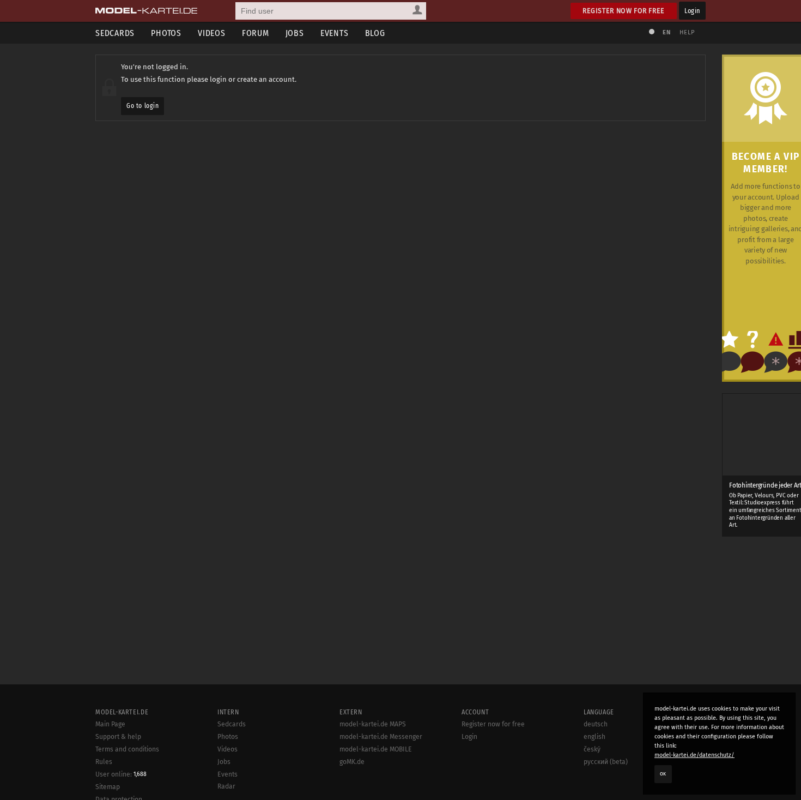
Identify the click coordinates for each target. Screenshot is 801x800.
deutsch (596, 724)
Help (687, 32)
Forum (255, 33)
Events (334, 33)
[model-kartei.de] (146, 11)
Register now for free (623, 11)
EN (666, 32)
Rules (103, 762)
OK (663, 774)
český (592, 749)
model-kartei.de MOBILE (375, 749)
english (594, 737)
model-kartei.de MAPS (372, 724)
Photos (166, 33)
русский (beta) (606, 762)
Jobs (295, 33)
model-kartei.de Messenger (380, 737)
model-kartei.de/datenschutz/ (694, 755)
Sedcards (115, 33)
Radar (226, 786)
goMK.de (352, 762)
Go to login (142, 106)
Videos (212, 33)
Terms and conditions (127, 749)
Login (692, 11)
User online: (121, 774)
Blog (375, 33)
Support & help (118, 737)
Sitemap (107, 787)
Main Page (110, 724)
